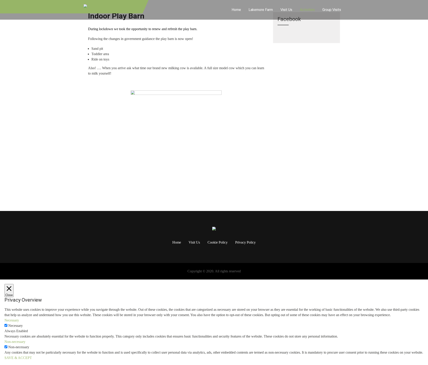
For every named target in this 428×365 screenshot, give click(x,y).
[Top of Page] (415, 355)
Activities (307, 10)
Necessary (15, 325)
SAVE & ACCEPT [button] (18, 358)
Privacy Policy (245, 242)
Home (236, 10)
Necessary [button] (11, 320)
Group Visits (331, 10)
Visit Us (286, 10)
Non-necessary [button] (14, 342)
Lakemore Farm (261, 10)
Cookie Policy (218, 242)
